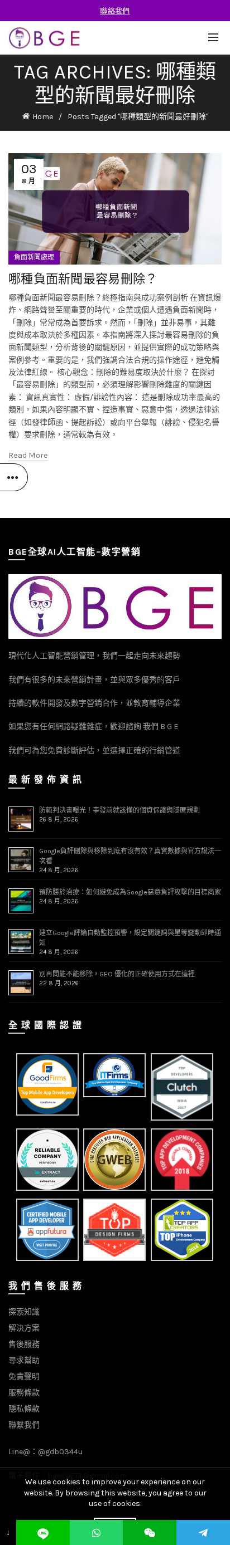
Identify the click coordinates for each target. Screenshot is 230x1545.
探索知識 (24, 1312)
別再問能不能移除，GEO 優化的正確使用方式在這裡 (117, 974)
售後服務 (24, 1344)
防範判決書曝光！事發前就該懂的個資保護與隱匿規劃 (119, 810)
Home (42, 116)
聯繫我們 (24, 1425)
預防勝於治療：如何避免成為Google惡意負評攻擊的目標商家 (130, 892)
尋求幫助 (24, 1360)
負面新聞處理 (34, 257)
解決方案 (24, 1328)
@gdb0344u (60, 1451)
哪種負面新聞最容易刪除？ (83, 278)
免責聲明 (24, 1376)
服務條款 (24, 1392)
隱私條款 (24, 1409)
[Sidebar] (14, 477)
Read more (28, 455)
